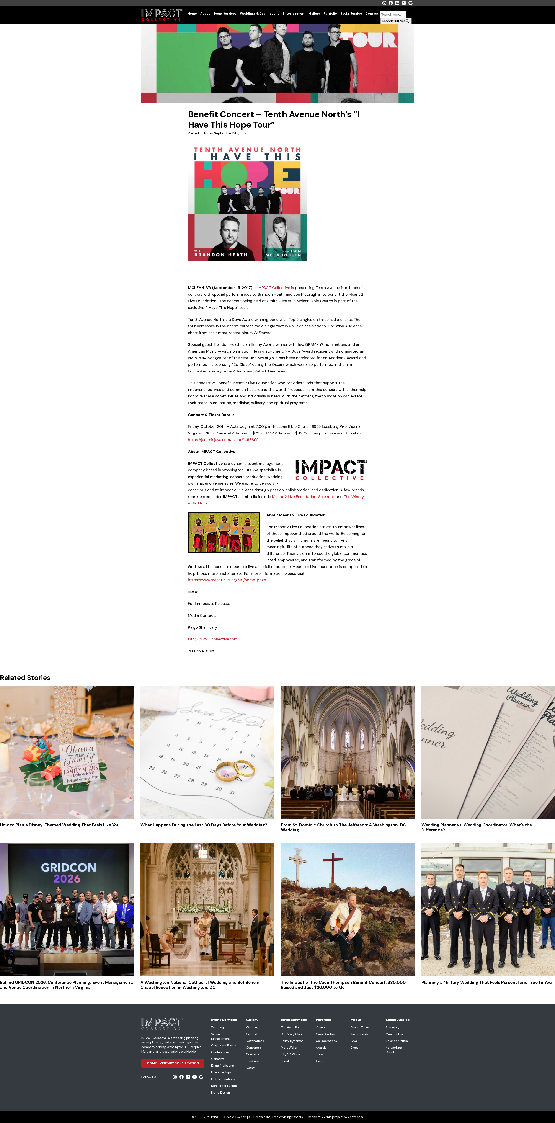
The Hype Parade (293, 1027)
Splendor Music (397, 1041)
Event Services (225, 13)
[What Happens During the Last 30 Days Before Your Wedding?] (207, 752)
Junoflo (286, 1061)
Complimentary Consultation (173, 1063)
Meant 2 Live (395, 1034)
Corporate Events (224, 1045)
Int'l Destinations (223, 1079)
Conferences (220, 1052)
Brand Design (220, 1092)
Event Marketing (222, 1066)
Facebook (391, 3)
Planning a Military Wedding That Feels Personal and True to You (486, 982)
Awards (321, 1048)
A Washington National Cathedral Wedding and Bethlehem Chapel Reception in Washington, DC (200, 985)
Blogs (354, 1048)
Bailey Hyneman (292, 1041)
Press (319, 1054)
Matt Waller (289, 1048)
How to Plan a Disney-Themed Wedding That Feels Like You (59, 825)
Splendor (326, 496)
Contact (372, 13)
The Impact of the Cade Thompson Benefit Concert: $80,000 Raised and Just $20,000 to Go (343, 985)
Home (192, 13)
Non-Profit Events (224, 1086)
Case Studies (325, 1034)
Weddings (218, 1027)
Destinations (255, 1041)
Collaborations (326, 1041)
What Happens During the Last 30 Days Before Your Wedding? (203, 825)
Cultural (251, 1034)
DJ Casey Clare (292, 1034)
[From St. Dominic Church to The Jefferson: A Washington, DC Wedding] (348, 752)
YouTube (404, 3)
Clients (321, 1027)
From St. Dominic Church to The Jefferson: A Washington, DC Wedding (343, 827)
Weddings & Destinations (259, 13)
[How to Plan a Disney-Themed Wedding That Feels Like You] (67, 752)
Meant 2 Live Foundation (294, 496)
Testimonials (360, 1034)
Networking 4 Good (395, 1050)
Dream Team (360, 1027)
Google (410, 3)
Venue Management (220, 1036)
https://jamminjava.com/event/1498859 (223, 439)
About (205, 13)
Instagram (384, 3)
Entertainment (294, 13)
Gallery (314, 13)
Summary (393, 1027)
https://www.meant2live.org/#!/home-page (227, 580)
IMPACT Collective (274, 287)
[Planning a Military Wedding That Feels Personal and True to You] (488, 909)
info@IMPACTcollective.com (213, 639)
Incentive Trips (221, 1072)
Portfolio (330, 13)
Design (251, 1068)
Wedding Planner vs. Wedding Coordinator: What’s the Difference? (476, 827)
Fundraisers (254, 1061)
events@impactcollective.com (342, 1117)
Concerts (217, 1059)
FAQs (354, 1041)
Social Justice (351, 13)
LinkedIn (397, 3)
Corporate (253, 1048)
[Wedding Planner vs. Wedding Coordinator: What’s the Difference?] (488, 752)
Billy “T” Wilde (290, 1054)
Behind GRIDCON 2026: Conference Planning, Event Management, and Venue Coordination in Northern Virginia (66, 985)
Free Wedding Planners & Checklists (296, 1117)
